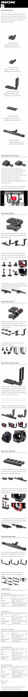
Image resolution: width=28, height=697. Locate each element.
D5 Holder (15, 325)
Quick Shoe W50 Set (8, 407)
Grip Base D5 (20, 235)
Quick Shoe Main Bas (16, 286)
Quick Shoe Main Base (6, 325)
